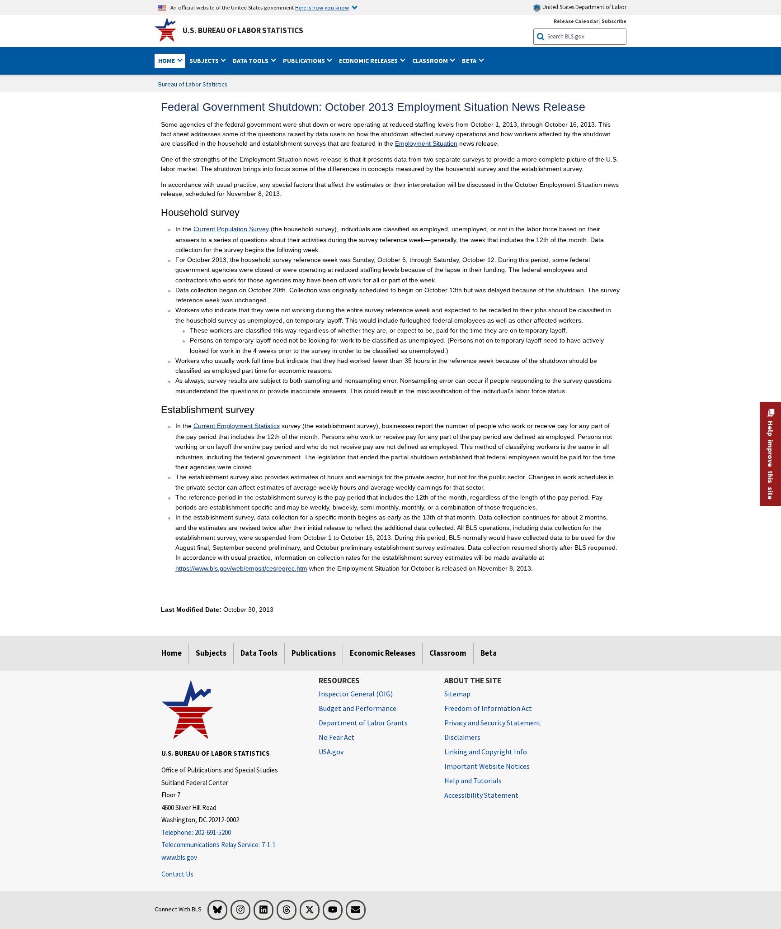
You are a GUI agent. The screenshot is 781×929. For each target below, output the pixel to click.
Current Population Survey (231, 229)
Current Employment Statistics (236, 425)
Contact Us (177, 874)
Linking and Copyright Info (485, 751)
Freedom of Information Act (488, 708)
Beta (488, 653)
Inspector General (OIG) (356, 693)
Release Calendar (576, 21)
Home (171, 653)
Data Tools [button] (251, 61)
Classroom (447, 653)
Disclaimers (462, 737)
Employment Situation (426, 143)
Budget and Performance (357, 708)
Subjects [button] (204, 61)
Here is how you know (322, 7)
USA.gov (331, 751)
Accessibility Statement (481, 795)
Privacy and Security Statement (492, 722)
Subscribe (614, 21)
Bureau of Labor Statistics (192, 84)
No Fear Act (336, 737)
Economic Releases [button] (369, 61)
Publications (314, 653)
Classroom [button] (430, 61)
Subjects (211, 653)
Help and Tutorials (473, 780)
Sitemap (457, 693)
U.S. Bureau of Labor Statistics (243, 30)
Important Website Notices (487, 766)
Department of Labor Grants (363, 722)
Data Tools (259, 653)
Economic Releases (382, 653)
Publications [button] (304, 61)
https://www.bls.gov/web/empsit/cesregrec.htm (241, 568)
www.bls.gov (179, 857)
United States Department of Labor (583, 7)
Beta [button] (470, 61)
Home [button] (167, 61)
